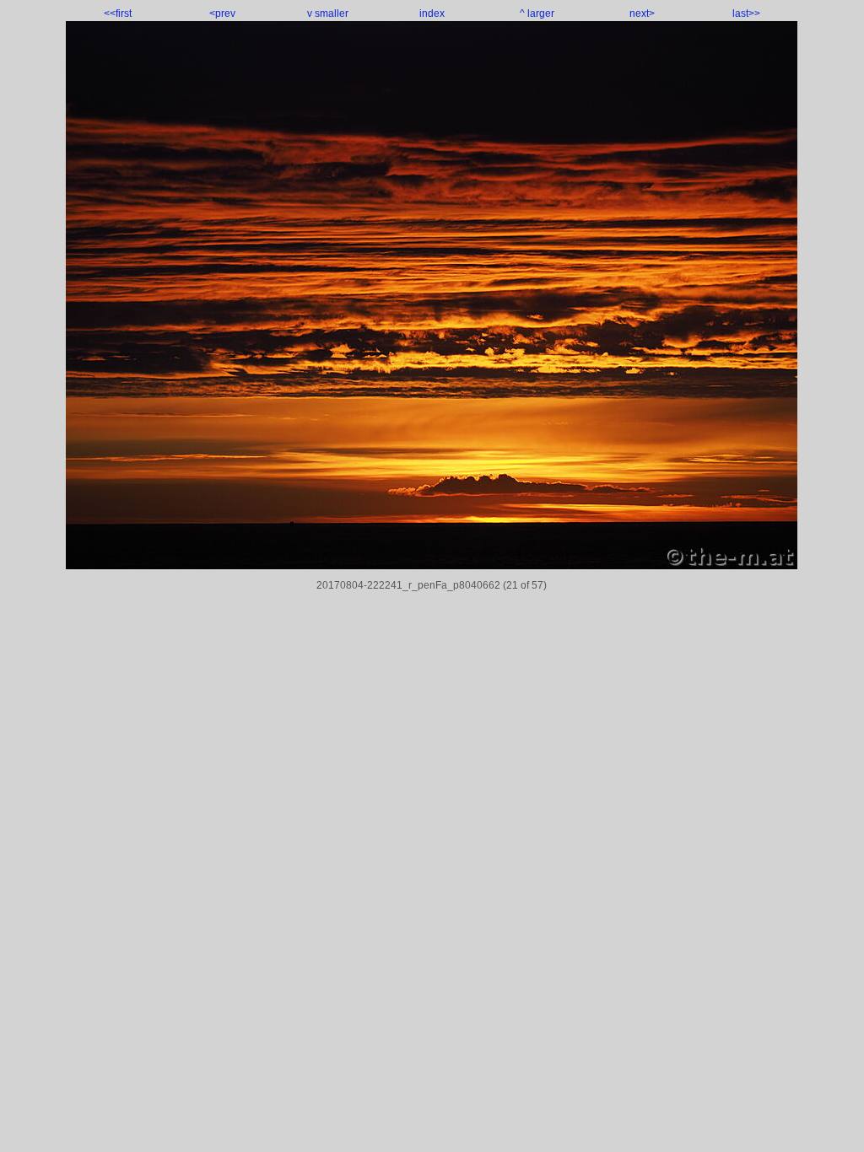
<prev (222, 13)
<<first (118, 13)
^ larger (537, 13)
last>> (746, 13)
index (432, 13)
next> (642, 13)
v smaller (327, 13)
